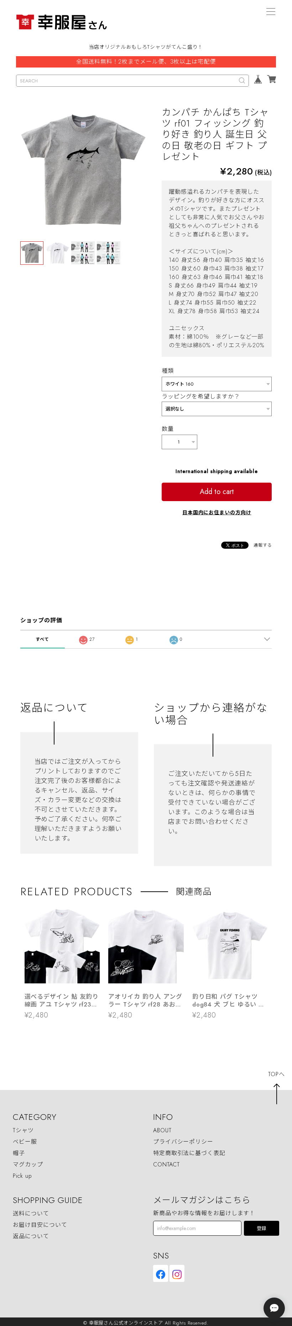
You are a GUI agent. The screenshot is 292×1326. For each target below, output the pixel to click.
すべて (42, 639)
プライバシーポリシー (183, 1142)
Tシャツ (23, 1130)
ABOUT (162, 1130)
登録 (261, 1228)
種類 (168, 371)
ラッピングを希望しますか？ (201, 396)
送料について (31, 1213)
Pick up (22, 1176)
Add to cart (217, 492)
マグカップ (28, 1164)
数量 (168, 429)
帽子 (19, 1153)
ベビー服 (25, 1142)
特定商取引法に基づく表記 (189, 1153)
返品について (31, 1236)
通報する (263, 545)
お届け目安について (40, 1225)
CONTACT (166, 1164)
